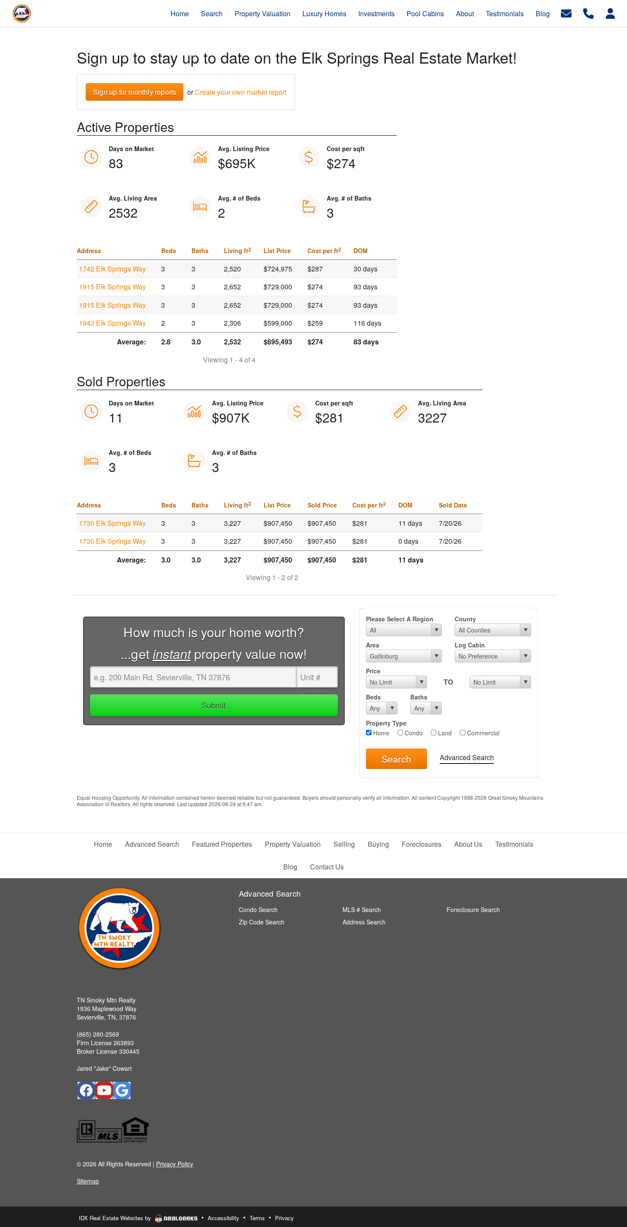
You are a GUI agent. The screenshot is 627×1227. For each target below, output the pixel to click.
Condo (413, 733)
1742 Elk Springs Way (112, 269)
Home (380, 733)
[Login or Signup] (610, 12)
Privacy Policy (174, 1164)
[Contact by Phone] (588, 12)
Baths (418, 697)
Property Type (386, 723)
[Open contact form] (566, 12)
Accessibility (223, 1218)
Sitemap (88, 1181)
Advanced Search (467, 757)
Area (372, 645)
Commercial (482, 733)
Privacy (284, 1218)
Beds (373, 697)
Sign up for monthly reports (134, 92)
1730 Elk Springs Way (112, 523)
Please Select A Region (399, 619)
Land (444, 733)
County (465, 619)
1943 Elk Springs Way (112, 323)
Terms (257, 1218)
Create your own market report (240, 92)
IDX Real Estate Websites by (116, 1218)
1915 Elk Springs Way (112, 286)
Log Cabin (470, 645)
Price (373, 671)
